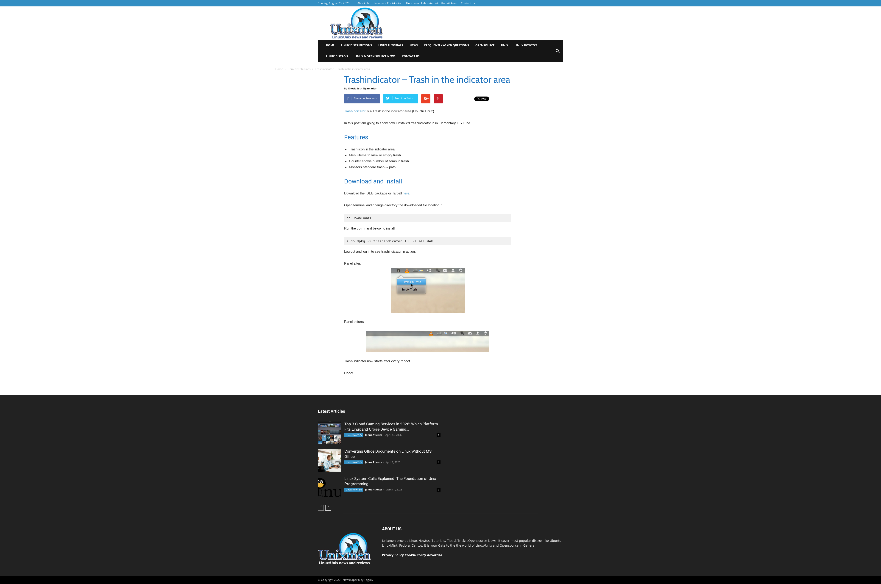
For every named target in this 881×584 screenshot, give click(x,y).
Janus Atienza (373, 435)
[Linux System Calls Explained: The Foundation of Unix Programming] (329, 487)
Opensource (485, 45)
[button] (557, 52)
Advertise (434, 555)
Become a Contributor (388, 3)
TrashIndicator (354, 111)
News (414, 45)
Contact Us (468, 3)
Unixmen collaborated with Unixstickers (431, 3)
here (406, 193)
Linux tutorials (390, 45)
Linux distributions (356, 45)
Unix (504, 45)
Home (330, 45)
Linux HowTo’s (526, 45)
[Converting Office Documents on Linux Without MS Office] (329, 460)
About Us (363, 3)
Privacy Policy (393, 555)
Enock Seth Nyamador (362, 88)
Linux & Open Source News (375, 56)
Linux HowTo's (354, 435)
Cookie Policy (416, 555)
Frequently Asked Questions (446, 45)
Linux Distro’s (337, 56)
